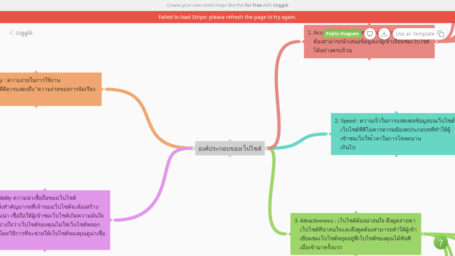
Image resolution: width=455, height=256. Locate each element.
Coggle (280, 5)
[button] (441, 242)
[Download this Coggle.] (384, 33)
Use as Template (415, 33)
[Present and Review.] (370, 34)
